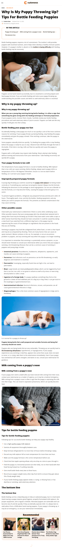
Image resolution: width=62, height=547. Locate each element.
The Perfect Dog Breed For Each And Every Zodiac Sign (52, 533)
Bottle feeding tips (49, 32)
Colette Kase (7, 21)
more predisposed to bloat (29, 269)
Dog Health (9, 7)
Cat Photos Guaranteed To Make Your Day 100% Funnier (8, 534)
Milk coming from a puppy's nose (30, 32)
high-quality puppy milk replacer (19, 444)
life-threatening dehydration (11, 351)
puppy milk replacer (42, 183)
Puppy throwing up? (11, 32)
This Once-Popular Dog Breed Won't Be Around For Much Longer (24, 534)
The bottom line (10, 35)
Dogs (3, 7)
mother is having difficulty (42, 47)
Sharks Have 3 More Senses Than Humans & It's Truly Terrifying (38, 534)
